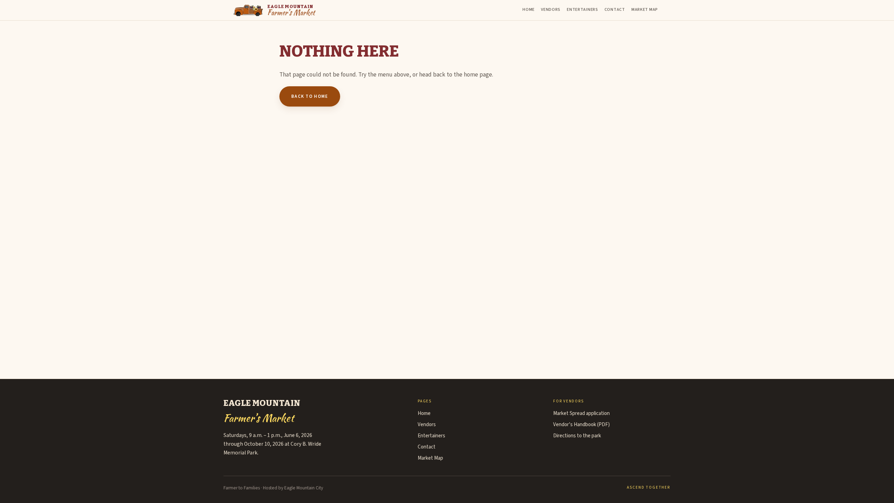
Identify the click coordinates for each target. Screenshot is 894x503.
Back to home (309, 96)
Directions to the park (577, 435)
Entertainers (582, 10)
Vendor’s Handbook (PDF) (581, 424)
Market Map (644, 10)
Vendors (550, 10)
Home (528, 10)
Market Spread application (581, 413)
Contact (614, 10)
